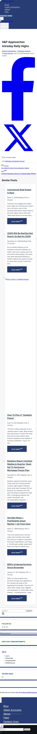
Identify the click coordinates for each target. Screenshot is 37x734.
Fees (7, 12)
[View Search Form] (2, 18)
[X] (18, 154)
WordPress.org (10, 662)
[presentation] (20, 342)
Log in (7, 656)
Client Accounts (12, 7)
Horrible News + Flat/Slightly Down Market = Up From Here (18, 521)
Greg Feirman (8, 53)
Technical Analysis (24, 51)
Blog (7, 5)
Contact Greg (6, 16)
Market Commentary (9, 51)
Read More (19, 222)
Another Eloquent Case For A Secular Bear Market (18, 172)
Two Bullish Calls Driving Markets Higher (15, 167)
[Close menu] (1, 700)
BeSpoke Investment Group (14, 161)
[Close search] (1, 726)
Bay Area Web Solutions (30, 692)
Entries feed (9, 658)
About (7, 9)
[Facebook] (18, 120)
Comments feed (10, 660)
